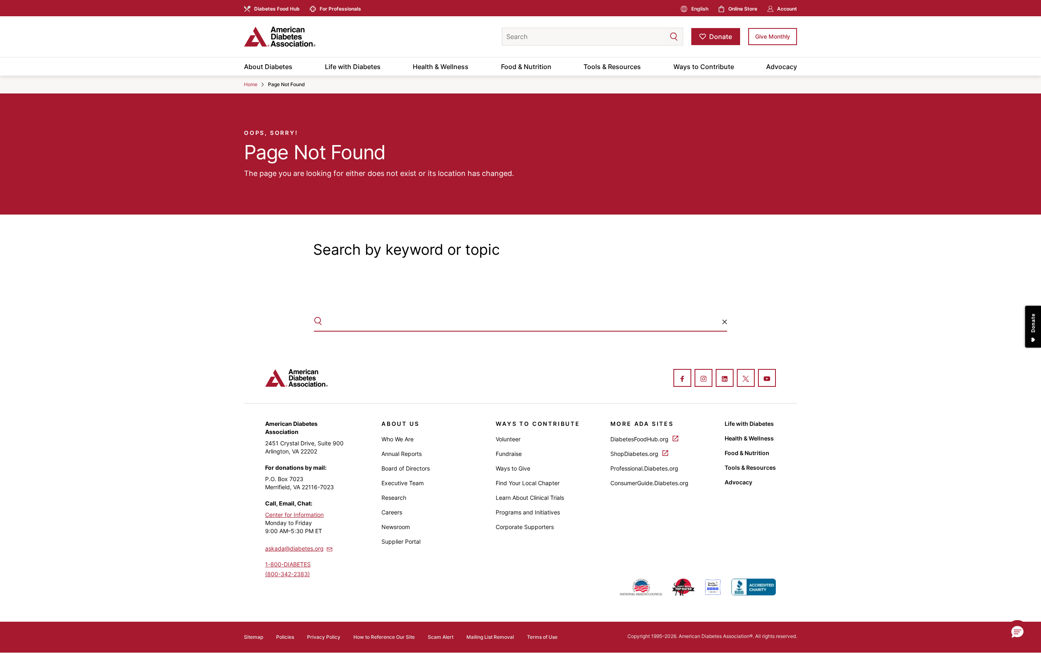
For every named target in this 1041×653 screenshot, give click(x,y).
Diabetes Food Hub (277, 9)
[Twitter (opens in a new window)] (746, 378)
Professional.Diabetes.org (644, 468)
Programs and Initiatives (528, 512)
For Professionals (340, 9)
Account (787, 9)
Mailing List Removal (490, 637)
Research (393, 497)
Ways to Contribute (703, 67)
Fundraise (509, 453)
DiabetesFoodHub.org (640, 439)
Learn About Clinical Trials (530, 497)
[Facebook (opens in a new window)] (682, 378)
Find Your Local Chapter (528, 482)
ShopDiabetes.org (635, 453)
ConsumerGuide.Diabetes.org (649, 482)
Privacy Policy (323, 637)
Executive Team (402, 482)
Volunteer (508, 439)
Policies (285, 637)
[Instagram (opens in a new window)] (703, 378)
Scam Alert (440, 637)
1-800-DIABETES (288, 564)
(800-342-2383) (287, 574)
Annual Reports (401, 453)
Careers (391, 512)
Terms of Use (542, 637)
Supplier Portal (400, 541)
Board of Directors (405, 468)
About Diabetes (268, 67)
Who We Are (397, 439)
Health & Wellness (440, 67)
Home (250, 84)
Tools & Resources (612, 67)
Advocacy (781, 67)
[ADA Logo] (309, 36)
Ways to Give (513, 468)
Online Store (742, 9)
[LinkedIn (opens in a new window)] (724, 378)
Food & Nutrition (526, 67)
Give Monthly (772, 36)
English (699, 9)
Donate (720, 37)
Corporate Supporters (525, 526)
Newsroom (395, 526)
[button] (657, 36)
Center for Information (294, 514)
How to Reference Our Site (384, 637)
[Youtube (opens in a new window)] (767, 378)
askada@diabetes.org (294, 548)
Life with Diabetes (353, 67)
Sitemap (253, 637)
